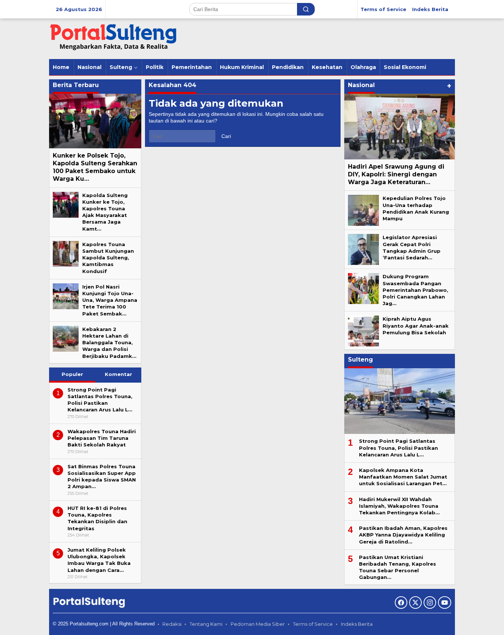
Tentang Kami (206, 624)
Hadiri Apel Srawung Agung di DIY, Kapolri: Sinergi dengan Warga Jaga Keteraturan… (396, 174)
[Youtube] (444, 602)
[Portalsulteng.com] (113, 38)
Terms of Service (313, 624)
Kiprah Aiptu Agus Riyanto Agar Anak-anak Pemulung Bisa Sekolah (416, 325)
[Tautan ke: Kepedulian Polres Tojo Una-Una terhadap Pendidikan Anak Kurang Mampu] (363, 210)
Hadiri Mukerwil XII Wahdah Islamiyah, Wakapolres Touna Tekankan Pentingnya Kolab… (399, 505)
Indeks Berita (357, 624)
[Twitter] (415, 602)
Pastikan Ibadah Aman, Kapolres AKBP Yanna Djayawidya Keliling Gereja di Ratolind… (403, 534)
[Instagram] (430, 602)
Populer (72, 374)
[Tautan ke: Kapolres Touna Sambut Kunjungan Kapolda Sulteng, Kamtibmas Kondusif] (66, 253)
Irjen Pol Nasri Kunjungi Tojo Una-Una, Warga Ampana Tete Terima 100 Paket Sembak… (109, 300)
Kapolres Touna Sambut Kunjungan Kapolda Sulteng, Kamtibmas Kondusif (108, 257)
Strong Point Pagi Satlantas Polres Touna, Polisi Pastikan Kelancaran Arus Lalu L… (398, 447)
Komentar (118, 374)
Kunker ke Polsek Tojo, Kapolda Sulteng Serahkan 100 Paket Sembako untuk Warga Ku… (95, 167)
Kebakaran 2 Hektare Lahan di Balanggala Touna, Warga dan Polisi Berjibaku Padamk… (109, 342)
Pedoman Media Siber (258, 624)
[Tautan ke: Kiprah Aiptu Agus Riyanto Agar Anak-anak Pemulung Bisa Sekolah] (363, 330)
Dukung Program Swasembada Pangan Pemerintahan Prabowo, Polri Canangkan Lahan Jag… (415, 289)
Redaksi (172, 624)
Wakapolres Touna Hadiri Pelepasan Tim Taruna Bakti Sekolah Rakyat (102, 438)
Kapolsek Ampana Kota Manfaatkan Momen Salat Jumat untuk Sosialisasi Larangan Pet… (403, 476)
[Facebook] (401, 602)
